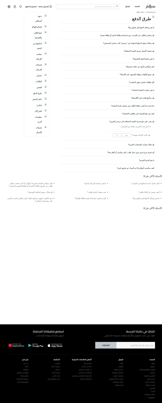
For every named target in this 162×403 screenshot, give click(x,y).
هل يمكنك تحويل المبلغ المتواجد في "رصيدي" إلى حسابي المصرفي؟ (128, 43)
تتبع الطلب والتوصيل (38, 35)
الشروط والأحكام (22, 382)
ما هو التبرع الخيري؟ (146, 160)
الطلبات (39, 81)
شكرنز (39, 105)
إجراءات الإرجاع (38, 67)
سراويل (152, 366)
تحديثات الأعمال (39, 130)
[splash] (150, 7)
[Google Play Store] (36, 345)
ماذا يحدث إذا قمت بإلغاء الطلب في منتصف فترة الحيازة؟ (132, 106)
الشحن (39, 87)
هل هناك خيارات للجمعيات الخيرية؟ (141, 145)
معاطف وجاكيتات (117, 372)
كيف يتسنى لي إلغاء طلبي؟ (149, 192)
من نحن (25, 363)
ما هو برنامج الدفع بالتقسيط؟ (143, 59)
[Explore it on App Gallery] (16, 345)
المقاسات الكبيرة (86, 378)
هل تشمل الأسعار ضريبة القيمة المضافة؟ (139, 51)
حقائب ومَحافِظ (150, 394)
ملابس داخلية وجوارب (116, 378)
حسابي (39, 76)
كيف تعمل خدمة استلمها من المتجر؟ (145, 183)
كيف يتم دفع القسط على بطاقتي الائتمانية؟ (138, 114)
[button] (20, 6)
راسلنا (26, 366)
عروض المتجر (55, 366)
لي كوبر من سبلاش (85, 369)
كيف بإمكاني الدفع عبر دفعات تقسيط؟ (140, 67)
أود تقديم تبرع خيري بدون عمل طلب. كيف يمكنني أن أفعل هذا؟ (130, 152)
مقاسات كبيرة (150, 382)
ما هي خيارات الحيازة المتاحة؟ (143, 90)
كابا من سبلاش (86, 366)
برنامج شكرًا (24, 375)
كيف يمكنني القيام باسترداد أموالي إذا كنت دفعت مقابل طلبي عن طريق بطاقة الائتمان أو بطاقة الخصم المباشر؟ (31, 184)
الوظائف (25, 369)
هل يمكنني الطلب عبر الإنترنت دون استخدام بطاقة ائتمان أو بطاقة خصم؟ (127, 35)
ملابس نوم (151, 378)
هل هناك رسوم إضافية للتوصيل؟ (40, 192)
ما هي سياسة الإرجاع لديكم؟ (95, 183)
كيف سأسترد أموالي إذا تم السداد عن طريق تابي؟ (135, 168)
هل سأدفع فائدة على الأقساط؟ (142, 98)
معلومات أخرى (38, 119)
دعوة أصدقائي (38, 18)
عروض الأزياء (55, 372)
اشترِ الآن (38, 111)
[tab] (107, 27)
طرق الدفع (140, 12)
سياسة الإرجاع (39, 56)
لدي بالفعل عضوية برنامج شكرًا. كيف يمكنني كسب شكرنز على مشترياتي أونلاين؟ (30, 199)
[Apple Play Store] (55, 345)
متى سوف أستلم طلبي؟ (96, 192)
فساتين (152, 372)
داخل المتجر (37, 99)
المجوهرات (151, 397)
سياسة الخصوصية (22, 378)
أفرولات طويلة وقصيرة (147, 369)
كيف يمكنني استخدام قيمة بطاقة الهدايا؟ (90, 198)
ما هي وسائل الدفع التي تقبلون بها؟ (141, 27)
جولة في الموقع (22, 372)
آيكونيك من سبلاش (85, 372)
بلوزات (153, 363)
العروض (57, 363)
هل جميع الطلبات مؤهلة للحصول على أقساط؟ (137, 74)
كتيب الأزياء (56, 375)
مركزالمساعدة (150, 12)
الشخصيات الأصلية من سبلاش (82, 375)
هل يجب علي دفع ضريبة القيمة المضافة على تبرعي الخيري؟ (131, 121)
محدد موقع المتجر (54, 378)
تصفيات (57, 369)
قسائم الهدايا (37, 27)
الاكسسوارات (119, 385)
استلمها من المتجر (37, 45)
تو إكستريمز (88, 363)
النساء (153, 391)
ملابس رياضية (150, 385)
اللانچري (152, 388)
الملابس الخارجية (149, 375)
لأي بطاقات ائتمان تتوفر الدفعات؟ (141, 82)
